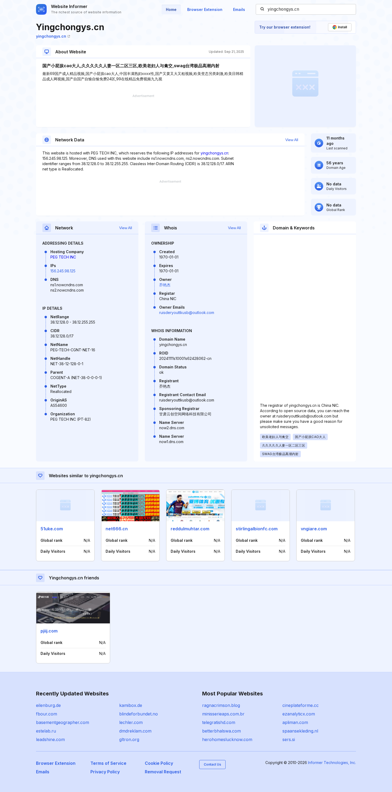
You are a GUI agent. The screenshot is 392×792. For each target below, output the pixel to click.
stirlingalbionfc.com (257, 528)
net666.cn (117, 528)
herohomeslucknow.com (227, 739)
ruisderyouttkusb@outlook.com (186, 312)
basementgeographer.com (62, 722)
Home (171, 9)
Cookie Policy (159, 763)
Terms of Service (108, 763)
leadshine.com (50, 739)
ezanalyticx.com (298, 714)
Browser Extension (204, 9)
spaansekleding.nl (300, 731)
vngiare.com (314, 528)
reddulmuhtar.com (190, 528)
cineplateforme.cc (300, 705)
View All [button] (291, 140)
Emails (239, 9)
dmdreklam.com (135, 731)
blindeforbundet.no (138, 714)
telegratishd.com (218, 722)
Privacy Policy (105, 771)
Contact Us (212, 764)
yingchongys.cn (51, 36)
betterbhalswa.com (221, 731)
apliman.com (295, 722)
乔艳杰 (164, 284)
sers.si (288, 739)
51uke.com (52, 528)
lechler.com (131, 722)
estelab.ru (46, 731)
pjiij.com (49, 631)
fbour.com (46, 714)
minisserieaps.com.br (223, 714)
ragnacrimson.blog (221, 705)
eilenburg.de (48, 705)
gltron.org (129, 739)
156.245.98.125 (62, 271)
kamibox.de (130, 705)
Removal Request (163, 771)
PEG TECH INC (63, 257)
